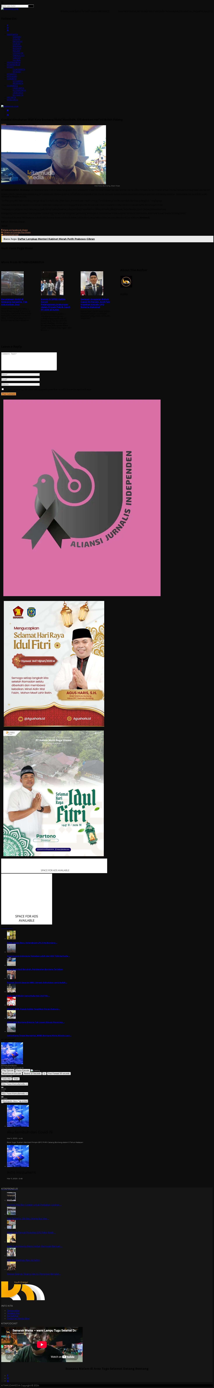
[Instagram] (8, 1378)
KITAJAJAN (12, 76)
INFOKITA (11, 97)
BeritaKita (11, 124)
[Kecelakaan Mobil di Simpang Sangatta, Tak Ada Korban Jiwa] (16, 283)
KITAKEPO (12, 74)
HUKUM (16, 44)
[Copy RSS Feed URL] (2, 1087)
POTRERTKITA (19, 90)
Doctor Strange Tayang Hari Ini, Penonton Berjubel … (34, 1274)
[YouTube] (8, 1381)
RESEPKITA (18, 83)
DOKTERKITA (19, 69)
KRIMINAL (17, 46)
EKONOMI (17, 41)
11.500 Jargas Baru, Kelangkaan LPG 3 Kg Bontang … (32, 943)
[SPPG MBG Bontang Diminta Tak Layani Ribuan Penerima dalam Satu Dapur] (11, 1018)
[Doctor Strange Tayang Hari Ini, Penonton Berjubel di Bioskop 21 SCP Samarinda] (11, 1269)
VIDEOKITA (18, 92)
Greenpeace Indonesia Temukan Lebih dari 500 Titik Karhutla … (38, 956)
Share (16, 1079)
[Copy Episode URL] (2, 1096)
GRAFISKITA (18, 88)
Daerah (19, 124)
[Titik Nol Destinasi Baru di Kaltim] (11, 1255)
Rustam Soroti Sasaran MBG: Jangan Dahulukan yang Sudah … (37, 982)
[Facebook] (7, 1375)
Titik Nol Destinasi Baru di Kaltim (23, 1260)
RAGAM (16, 51)
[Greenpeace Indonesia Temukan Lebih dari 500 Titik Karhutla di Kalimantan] (11, 952)
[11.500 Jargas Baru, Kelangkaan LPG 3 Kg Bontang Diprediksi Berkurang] (11, 939)
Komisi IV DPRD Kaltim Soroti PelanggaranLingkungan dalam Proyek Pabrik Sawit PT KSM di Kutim (55, 304)
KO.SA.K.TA (18, 95)
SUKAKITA (11, 78)
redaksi (3, 124)
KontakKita (12, 1316)
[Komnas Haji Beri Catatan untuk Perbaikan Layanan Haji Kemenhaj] (11, 1200)
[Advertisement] (107, 360)
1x (44, 1073)
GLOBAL (17, 60)
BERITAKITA (12, 34)
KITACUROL (12, 99)
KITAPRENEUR (13, 64)
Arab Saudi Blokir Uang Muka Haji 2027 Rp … (28, 996)
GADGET (17, 57)
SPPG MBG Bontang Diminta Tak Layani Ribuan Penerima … (35, 1022)
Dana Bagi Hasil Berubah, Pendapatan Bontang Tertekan (35, 969)
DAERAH (17, 37)
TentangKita (13, 1310)
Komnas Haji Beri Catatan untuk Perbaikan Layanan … (34, 1205)
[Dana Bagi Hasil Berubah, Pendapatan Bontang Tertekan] (11, 965)
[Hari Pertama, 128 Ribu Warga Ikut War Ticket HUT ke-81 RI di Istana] (11, 1214)
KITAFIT (10, 67)
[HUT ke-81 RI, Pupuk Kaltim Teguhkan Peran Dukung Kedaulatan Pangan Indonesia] (11, 1005)
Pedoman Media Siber (18, 1318)
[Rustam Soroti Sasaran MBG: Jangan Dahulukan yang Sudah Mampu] (11, 978)
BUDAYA (17, 48)
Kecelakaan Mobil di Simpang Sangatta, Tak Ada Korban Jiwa (14, 302)
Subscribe (6, 1079)
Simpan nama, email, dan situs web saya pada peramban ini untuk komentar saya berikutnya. (48, 389)
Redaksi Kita (13, 1313)
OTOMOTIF (18, 53)
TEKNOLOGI (18, 55)
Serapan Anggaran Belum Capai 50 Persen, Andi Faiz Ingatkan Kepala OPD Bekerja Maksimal (95, 303)
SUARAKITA (12, 85)
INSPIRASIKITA (13, 62)
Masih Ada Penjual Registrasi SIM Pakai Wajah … (31, 1232)
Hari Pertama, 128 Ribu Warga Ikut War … (28, 1218)
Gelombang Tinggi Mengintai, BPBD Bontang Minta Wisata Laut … (39, 1035)
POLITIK (16, 39)
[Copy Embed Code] (2, 1102)
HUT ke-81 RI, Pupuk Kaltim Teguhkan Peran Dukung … (33, 1009)
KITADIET (17, 71)
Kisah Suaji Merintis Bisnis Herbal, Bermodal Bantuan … (34, 1246)
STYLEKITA (18, 81)
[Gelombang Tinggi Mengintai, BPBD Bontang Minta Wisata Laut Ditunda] (11, 1031)
